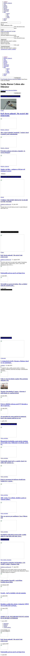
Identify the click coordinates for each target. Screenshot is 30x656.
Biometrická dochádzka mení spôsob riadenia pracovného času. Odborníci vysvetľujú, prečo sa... (14, 442)
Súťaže (5, 18)
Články (2, 110)
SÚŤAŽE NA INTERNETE (11, 177)
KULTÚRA (5, 539)
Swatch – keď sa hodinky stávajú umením (13, 593)
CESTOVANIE (6, 338)
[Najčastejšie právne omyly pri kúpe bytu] (4, 270)
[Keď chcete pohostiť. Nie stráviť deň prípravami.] (8, 109)
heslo (15, 28)
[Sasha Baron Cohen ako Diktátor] (9, 90)
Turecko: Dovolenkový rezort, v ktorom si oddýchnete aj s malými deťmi (13, 392)
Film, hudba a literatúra (6, 559)
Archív (8, 17)
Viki (7, 14)
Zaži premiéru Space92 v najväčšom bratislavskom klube (11, 581)
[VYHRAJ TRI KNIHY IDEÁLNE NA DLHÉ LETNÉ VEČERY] (12, 196)
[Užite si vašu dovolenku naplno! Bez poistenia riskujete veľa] (4, 376)
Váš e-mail (16, 36)
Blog (4, 12)
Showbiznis (6, 9)
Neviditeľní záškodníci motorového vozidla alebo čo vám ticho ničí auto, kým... (13, 535)
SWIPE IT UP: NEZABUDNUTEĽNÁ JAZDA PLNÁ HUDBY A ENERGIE (15, 617)
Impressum (6, 623)
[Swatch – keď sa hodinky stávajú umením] (4, 590)
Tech (4, 4)
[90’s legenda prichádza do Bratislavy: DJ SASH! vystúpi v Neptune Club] (12, 558)
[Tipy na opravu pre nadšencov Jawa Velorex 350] (8, 512)
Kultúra (5, 5)
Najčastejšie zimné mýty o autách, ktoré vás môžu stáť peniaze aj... (14, 461)
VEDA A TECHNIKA (9, 424)
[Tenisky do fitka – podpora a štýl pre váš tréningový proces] (8, 165)
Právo (4, 20)
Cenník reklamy (7, 627)
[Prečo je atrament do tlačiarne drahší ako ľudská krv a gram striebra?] (8, 475)
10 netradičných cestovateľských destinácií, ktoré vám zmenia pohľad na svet (13, 417)
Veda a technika (4, 438)
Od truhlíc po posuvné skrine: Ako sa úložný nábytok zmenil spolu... (14, 284)
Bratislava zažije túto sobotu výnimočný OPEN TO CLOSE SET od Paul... (15, 604)
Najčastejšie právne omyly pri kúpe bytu (13, 273)
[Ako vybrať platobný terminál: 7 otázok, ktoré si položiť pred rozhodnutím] (8, 128)
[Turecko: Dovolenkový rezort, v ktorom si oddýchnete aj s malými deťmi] (4, 388)
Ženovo (5, 8)
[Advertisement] (12, 52)
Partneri (5, 626)
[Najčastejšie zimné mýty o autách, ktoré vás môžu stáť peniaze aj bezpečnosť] (8, 457)
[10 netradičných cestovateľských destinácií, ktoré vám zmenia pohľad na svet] (4, 413)
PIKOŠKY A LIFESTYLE (10, 96)
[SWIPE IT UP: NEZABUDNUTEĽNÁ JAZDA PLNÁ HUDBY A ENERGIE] (4, 613)
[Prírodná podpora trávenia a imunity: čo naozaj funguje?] (8, 146)
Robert (8, 13)
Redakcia (5, 624)
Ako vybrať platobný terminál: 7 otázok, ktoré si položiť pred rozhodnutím (15, 133)
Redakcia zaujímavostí (6, 204)
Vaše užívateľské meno (19, 26)
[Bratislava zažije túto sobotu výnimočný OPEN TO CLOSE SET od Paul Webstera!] (4, 601)
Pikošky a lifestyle (7, 3)
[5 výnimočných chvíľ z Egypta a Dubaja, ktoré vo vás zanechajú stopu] (12, 357)
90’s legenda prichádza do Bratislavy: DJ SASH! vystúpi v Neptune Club (13, 563)
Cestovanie (6, 11)
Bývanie (5, 7)
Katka (7, 16)
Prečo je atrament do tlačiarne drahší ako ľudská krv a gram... (13, 480)
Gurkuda (3, 365)
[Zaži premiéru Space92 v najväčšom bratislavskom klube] (4, 577)
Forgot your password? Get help (8, 31)
